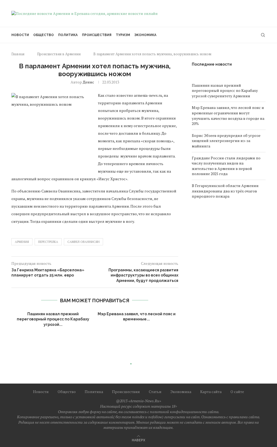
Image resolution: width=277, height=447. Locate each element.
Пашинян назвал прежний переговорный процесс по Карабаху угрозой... (53, 319)
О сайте (237, 391)
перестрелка (48, 242)
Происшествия (96, 35)
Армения (22, 242)
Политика (68, 35)
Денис (88, 82)
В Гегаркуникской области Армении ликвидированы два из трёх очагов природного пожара (225, 191)
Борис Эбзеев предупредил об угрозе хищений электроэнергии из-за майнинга (226, 141)
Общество (43, 35)
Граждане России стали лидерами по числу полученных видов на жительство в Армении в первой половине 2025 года (226, 165)
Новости (20, 35)
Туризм (123, 35)
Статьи (155, 391)
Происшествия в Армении (59, 54)
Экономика (145, 35)
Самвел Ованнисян (83, 242)
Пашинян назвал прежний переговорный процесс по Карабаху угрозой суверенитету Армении (225, 90)
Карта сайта (211, 391)
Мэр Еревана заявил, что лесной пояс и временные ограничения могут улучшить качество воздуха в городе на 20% (228, 115)
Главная (17, 54)
